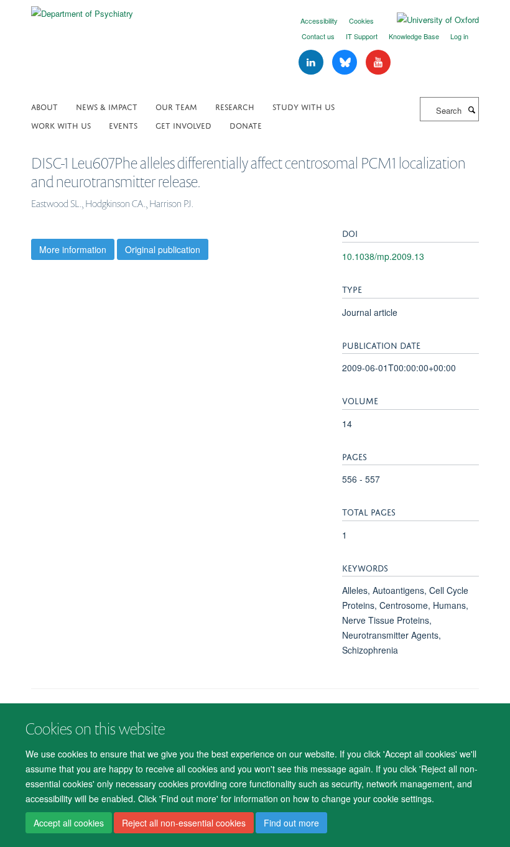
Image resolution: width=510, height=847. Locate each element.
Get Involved (183, 125)
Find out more (291, 823)
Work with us (61, 125)
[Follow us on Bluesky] (345, 62)
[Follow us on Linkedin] (312, 62)
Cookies (361, 20)
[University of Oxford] (428, 19)
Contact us (318, 36)
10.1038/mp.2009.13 (383, 256)
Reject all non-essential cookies (184, 823)
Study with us (303, 106)
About (44, 106)
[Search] (471, 109)
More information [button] (72, 249)
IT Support (362, 36)
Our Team (176, 106)
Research (234, 106)
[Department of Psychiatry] (82, 9)
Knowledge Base (414, 36)
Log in (459, 36)
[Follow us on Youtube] (378, 62)
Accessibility (319, 20)
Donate (246, 125)
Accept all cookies (69, 823)
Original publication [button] (162, 249)
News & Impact (106, 106)
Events (123, 125)
